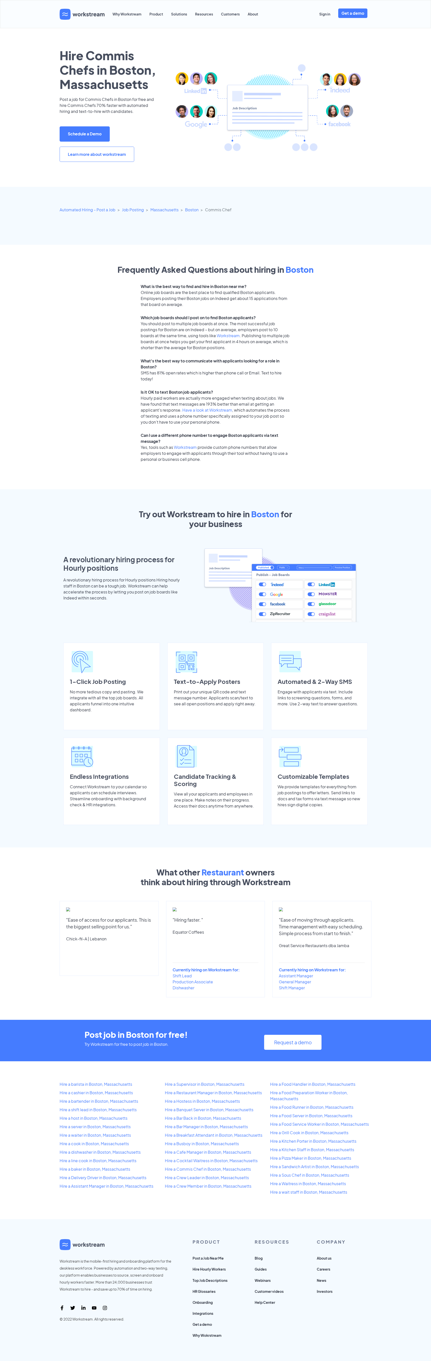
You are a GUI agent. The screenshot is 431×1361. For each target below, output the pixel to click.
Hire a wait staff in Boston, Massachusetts (308, 1192)
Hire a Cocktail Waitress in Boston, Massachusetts (211, 1160)
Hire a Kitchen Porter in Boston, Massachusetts (313, 1141)
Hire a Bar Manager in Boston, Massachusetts (206, 1126)
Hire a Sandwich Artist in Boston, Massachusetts (314, 1166)
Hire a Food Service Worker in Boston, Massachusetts (319, 1124)
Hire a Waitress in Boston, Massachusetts (308, 1183)
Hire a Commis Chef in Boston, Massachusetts (208, 1169)
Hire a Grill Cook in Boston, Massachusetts (309, 1132)
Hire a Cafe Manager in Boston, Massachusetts (208, 1152)
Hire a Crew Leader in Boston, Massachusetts (207, 1177)
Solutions (179, 14)
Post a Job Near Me (208, 1258)
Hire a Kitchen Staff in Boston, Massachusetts (312, 1149)
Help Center (265, 1302)
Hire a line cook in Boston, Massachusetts (98, 1160)
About (253, 14)
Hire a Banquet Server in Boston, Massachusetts (209, 1109)
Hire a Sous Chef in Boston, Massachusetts (309, 1175)
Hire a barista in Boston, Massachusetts (96, 1084)
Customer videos (269, 1291)
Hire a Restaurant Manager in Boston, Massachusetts (213, 1092)
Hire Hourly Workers (209, 1269)
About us (324, 1258)
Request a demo (293, 1042)
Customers (230, 14)
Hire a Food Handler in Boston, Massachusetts (312, 1084)
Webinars (263, 1280)
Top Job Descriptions (210, 1280)
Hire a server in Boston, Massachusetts (95, 1126)
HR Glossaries (204, 1291)
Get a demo (352, 13)
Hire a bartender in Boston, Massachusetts (99, 1101)
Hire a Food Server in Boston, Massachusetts (311, 1115)
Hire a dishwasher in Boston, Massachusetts (100, 1152)
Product (156, 14)
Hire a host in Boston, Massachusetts (93, 1118)
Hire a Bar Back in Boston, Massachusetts (203, 1118)
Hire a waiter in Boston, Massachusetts (95, 1135)
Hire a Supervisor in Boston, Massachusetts (204, 1084)
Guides (261, 1269)
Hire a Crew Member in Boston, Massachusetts (208, 1186)
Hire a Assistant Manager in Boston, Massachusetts (106, 1186)
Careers (323, 1269)
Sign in (324, 14)
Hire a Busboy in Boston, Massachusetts (202, 1143)
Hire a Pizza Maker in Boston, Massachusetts (310, 1158)
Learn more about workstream (97, 154)
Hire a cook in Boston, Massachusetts (94, 1143)
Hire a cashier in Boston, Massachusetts (96, 1092)
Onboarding (203, 1302)
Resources (204, 14)
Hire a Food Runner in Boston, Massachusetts (311, 1107)
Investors (324, 1291)
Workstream (228, 335)
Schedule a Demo (85, 133)
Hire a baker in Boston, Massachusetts (95, 1169)
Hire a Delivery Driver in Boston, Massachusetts (103, 1177)
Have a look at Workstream (207, 410)
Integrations (203, 1313)
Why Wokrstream (207, 1335)
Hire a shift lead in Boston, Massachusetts (98, 1109)
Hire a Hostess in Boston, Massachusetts (202, 1101)
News (321, 1280)
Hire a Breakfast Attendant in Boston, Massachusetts (213, 1135)
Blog (259, 1258)
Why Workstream (126, 14)
